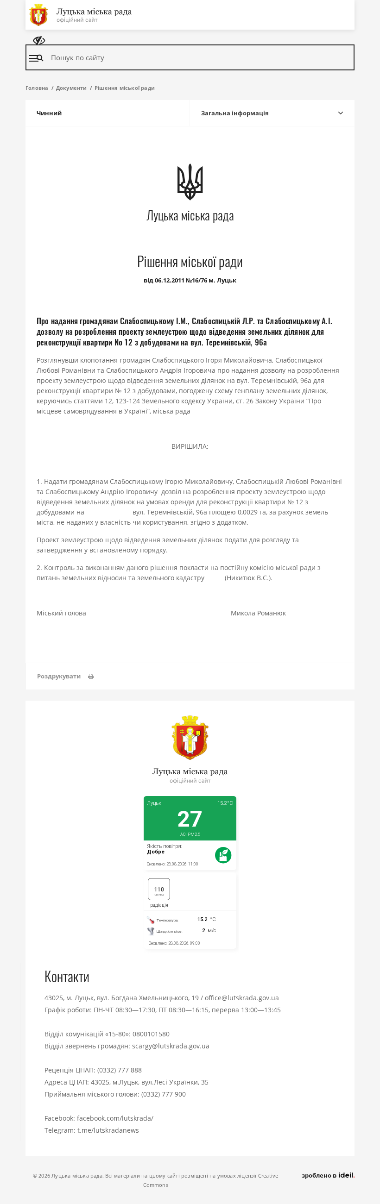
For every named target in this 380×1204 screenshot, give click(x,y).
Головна (36, 87)
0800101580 (151, 1033)
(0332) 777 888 (119, 1070)
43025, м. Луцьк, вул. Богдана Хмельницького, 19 (121, 997)
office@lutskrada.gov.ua (242, 997)
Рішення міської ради (125, 87)
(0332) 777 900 (163, 1094)
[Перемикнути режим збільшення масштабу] (39, 40)
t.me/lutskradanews (108, 1130)
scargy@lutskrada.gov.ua (170, 1045)
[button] (65, 676)
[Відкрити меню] (33, 58)
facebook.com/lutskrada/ (115, 1118)
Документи (71, 87)
